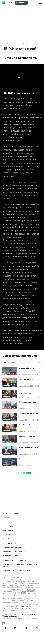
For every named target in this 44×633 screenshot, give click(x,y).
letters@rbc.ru (25, 606)
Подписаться (25, 631)
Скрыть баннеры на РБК (11, 538)
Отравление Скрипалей (28, 413)
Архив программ (8, 521)
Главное (19, 44)
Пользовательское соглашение (14, 559)
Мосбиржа (25, 614)
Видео (10, 3)
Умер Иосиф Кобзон (27, 425)
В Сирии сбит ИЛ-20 (27, 368)
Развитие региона (26, 379)
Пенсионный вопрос (27, 459)
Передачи (11, 44)
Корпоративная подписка (12, 547)
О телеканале (7, 530)
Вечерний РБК (7, 526)
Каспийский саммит (27, 436)
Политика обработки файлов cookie (16, 570)
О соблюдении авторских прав (14, 555)
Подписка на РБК (9, 543)
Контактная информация (11, 513)
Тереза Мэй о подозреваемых (25, 392)
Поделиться (36, 631)
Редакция (6, 517)
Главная (6, 631)
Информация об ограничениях (14, 551)
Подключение (7, 534)
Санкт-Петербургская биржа (18, 615)
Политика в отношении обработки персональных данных (21, 565)
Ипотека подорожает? (28, 402)
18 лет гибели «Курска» (28, 447)
